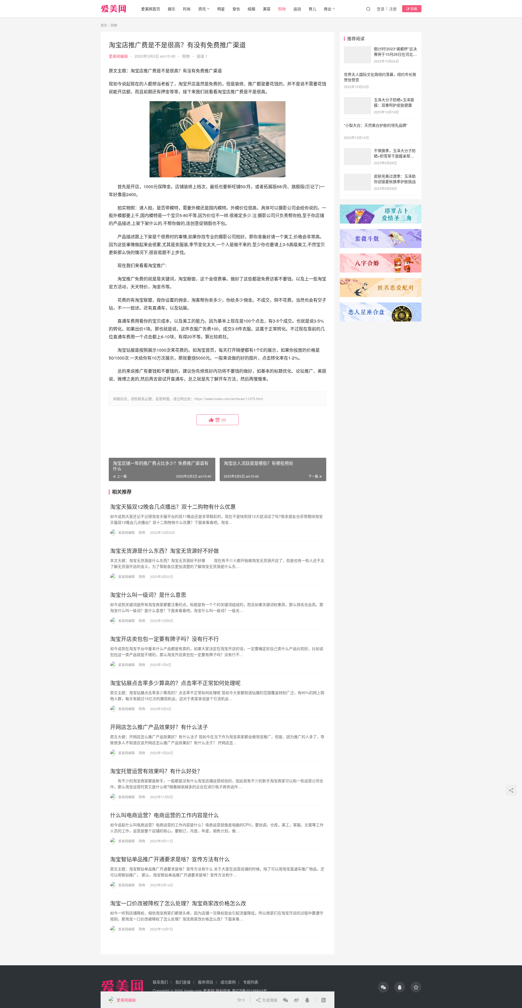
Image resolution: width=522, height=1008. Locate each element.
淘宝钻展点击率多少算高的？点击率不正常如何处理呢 (175, 683)
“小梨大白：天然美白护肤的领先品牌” (376, 125)
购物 (282, 8)
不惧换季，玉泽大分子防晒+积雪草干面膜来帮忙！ (395, 156)
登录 (380, 8)
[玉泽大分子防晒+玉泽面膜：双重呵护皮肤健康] (357, 100)
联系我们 (160, 981)
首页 (104, 25)
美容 (267, 8)
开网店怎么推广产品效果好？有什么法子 (159, 727)
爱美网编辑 (118, 56)
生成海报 (269, 1000)
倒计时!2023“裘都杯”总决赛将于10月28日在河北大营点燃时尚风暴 (395, 54)
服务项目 (205, 981)
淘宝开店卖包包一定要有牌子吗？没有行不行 (164, 639)
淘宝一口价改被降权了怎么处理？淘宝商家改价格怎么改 (178, 903)
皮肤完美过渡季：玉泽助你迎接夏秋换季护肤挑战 (395, 178)
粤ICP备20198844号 (249, 990)
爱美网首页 (150, 8)
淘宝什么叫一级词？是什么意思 (148, 595)
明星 (221, 8)
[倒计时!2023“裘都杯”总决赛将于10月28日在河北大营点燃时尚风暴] (357, 49)
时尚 (187, 8)
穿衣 (236, 8)
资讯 (202, 8)
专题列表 (250, 981)
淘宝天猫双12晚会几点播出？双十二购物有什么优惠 (173, 507)
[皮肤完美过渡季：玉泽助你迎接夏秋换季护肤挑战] (357, 176)
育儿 (312, 8)
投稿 (413, 8)
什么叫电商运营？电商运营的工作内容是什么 (164, 815)
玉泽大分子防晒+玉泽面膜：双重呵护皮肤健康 (394, 102)
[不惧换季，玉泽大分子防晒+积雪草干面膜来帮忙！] (357, 151)
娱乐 (171, 8)
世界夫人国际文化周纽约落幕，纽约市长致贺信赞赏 (380, 77)
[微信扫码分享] (285, 1000)
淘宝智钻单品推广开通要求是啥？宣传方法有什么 (170, 859)
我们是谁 (183, 981)
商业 (327, 8)
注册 (393, 8)
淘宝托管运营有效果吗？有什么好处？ (156, 771)
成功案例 (228, 981)
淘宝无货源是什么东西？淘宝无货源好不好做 (164, 551)
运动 (297, 8)
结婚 (251, 8)
